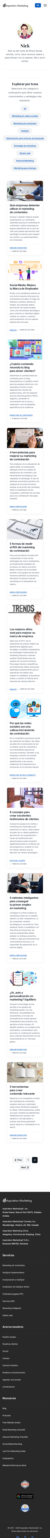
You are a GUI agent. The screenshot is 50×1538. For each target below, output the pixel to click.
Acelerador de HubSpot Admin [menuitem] (16, 1287)
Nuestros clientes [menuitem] (10, 1344)
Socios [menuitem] (5, 1351)
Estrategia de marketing (25, 146)
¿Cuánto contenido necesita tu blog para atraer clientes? (22, 367)
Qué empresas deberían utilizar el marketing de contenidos (25, 209)
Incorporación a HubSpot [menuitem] (13, 1280)
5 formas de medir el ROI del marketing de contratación (22, 547)
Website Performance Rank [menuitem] (14, 1465)
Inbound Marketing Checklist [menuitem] (15, 1437)
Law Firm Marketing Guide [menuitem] (14, 1451)
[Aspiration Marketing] (15, 5)
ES (38, 5)
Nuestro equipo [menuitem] (9, 1337)
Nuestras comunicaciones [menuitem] (14, 1372)
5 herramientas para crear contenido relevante (22, 1090)
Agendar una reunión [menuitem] (12, 1380)
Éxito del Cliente (17, 860)
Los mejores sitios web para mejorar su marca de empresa (22, 633)
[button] (45, 5)
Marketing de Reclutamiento (23, 775)
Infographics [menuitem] (8, 1458)
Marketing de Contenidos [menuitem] (14, 1265)
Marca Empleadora (18, 506)
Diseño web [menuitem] (8, 1315)
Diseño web (25, 153)
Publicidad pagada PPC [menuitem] (13, 1294)
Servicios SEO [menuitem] (9, 1301)
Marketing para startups (25, 168)
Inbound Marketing (25, 160)
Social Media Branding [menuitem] (12, 1444)
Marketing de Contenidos (21, 415)
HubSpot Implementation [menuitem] (13, 1272)
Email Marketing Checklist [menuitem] (14, 1430)
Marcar (13, 330)
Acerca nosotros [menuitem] (13, 1326)
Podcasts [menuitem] (7, 1415)
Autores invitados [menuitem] (10, 1365)
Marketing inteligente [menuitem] (12, 1308)
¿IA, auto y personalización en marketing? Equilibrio (23, 996)
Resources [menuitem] (9, 1398)
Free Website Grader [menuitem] (12, 1422)
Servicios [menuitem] (8, 1255)
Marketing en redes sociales (25, 116)
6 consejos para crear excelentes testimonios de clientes (24, 816)
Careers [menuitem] (6, 1358)
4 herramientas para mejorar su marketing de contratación (23, 456)
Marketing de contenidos (25, 123)
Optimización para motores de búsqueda (25, 138)
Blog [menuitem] (4, 1408)
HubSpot (25, 131)
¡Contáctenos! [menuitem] (9, 1387)
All (25, 108)
